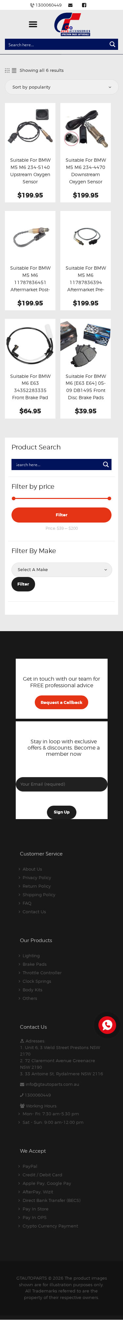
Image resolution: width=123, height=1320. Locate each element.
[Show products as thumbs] (7, 70)
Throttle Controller (42, 972)
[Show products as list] (14, 70)
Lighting (31, 955)
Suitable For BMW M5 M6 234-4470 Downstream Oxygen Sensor (86, 170)
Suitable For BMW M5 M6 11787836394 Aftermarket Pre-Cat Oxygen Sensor (86, 286)
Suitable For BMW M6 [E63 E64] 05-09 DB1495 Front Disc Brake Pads (86, 387)
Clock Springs (37, 981)
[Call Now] (106, 1024)
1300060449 (38, 1095)
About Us (32, 869)
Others (30, 998)
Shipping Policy (39, 894)
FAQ (27, 903)
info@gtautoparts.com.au (52, 1084)
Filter (62, 515)
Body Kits (32, 989)
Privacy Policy (37, 877)
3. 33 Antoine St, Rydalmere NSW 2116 (61, 1073)
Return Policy (37, 886)
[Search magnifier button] (112, 44)
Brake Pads (35, 964)
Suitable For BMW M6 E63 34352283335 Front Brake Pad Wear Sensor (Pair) (30, 391)
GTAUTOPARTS (31, 1278)
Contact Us (34, 911)
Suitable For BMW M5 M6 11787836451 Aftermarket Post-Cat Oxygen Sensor (30, 286)
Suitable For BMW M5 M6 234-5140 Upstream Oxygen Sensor (30, 170)
